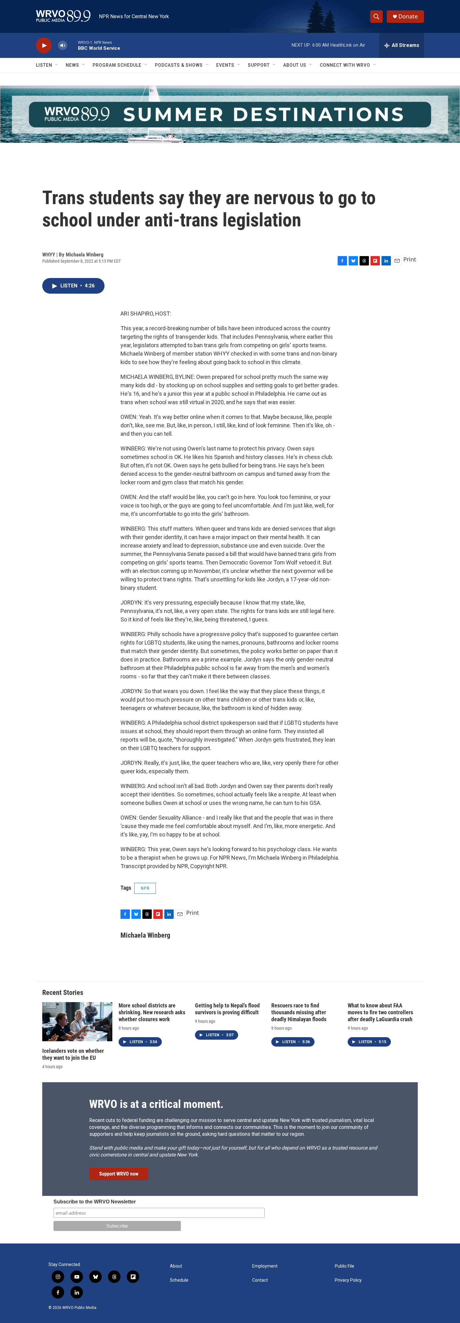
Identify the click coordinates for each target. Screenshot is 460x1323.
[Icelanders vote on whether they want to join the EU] (77, 1021)
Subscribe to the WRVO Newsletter (95, 1201)
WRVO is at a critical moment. (156, 1104)
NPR (145, 888)
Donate (408, 16)
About (176, 1266)
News (72, 65)
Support (259, 65)
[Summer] (230, 114)
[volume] (62, 46)
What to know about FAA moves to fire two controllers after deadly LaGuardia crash (380, 1012)
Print (409, 259)
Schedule (179, 1280)
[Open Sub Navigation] (56, 65)
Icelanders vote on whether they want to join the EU (73, 1054)
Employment (265, 1266)
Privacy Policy (348, 1280)
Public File (344, 1266)
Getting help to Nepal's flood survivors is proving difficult (227, 1009)
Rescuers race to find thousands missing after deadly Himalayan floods (298, 1012)
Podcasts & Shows (179, 65)
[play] (44, 45)
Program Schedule (117, 65)
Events (225, 65)
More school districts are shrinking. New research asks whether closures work (152, 1012)
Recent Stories (62, 992)
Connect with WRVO (345, 65)
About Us (294, 65)
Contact (260, 1280)
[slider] (73, 45)
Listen (44, 65)
